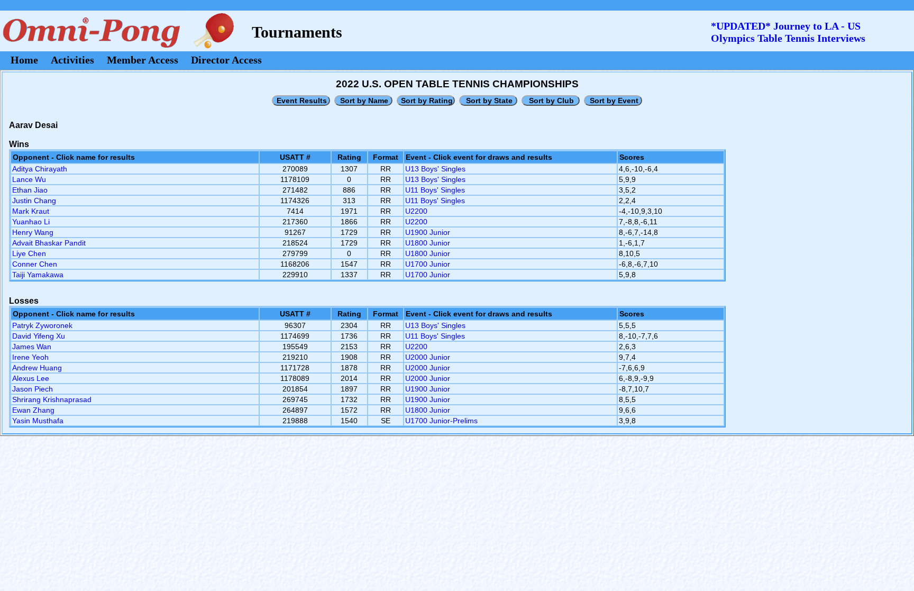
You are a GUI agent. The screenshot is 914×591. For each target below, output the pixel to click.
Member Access (142, 60)
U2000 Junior (427, 357)
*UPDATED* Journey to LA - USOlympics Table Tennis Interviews (788, 32)
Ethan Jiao (30, 190)
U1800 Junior (427, 243)
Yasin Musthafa (37, 420)
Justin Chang (34, 200)
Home (24, 60)
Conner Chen (34, 264)
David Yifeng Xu (38, 336)
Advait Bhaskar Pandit (49, 243)
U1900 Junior (427, 232)
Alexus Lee (30, 378)
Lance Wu (29, 179)
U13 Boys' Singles (435, 169)
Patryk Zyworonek (42, 325)
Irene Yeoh (30, 357)
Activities (72, 60)
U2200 (416, 211)
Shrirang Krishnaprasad (52, 399)
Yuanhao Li (31, 221)
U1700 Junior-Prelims (441, 420)
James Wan (31, 346)
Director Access (226, 60)
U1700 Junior (427, 264)
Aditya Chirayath (39, 169)
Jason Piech (32, 389)
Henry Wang (32, 232)
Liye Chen (29, 253)
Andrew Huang (37, 367)
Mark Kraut (30, 211)
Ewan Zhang (33, 410)
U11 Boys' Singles (435, 190)
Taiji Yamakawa (37, 274)
